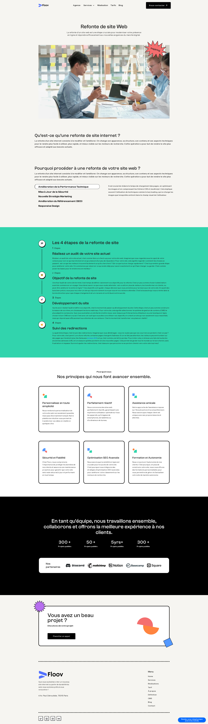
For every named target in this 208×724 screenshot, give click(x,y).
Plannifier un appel (61, 636)
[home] (43, 5)
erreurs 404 (92, 338)
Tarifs (113, 5)
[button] (89, 5)
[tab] (67, 186)
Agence (76, 5)
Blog (121, 5)
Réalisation (103, 5)
